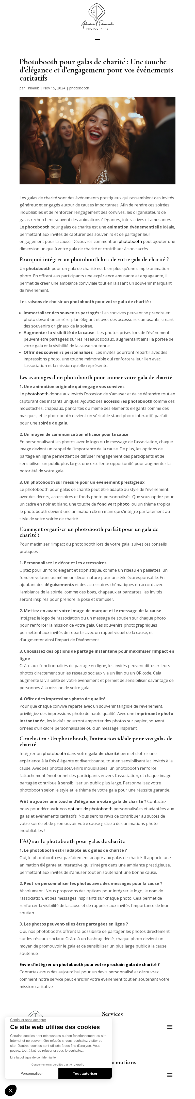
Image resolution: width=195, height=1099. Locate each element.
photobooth (79, 88)
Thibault (32, 88)
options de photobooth (90, 809)
